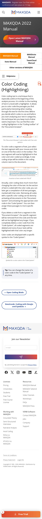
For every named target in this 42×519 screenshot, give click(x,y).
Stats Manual (10, 62)
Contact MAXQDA (29, 415)
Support (26, 426)
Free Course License (7, 401)
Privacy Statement (9, 460)
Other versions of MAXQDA (21, 67)
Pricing (5, 385)
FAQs (25, 402)
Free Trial (23, 514)
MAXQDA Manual (10, 56)
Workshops (27, 399)
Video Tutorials (28, 395)
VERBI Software (29, 412)
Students (6, 392)
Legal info (20, 460)
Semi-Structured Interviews (9, 422)
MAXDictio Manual (31, 55)
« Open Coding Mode (14, 292)
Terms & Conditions (10, 455)
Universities (7, 389)
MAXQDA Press (28, 406)
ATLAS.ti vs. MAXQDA (7, 442)
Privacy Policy (32, 365)
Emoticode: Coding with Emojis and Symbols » (19, 305)
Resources (27, 381)
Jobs (24, 419)
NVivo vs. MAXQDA (6, 436)
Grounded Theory (10, 418)
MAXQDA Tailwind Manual (30, 390)
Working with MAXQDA (8, 413)
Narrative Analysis (10, 428)
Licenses (6, 381)
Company (26, 422)
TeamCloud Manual (31, 61)
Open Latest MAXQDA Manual (20, 40)
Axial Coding (8, 431)
